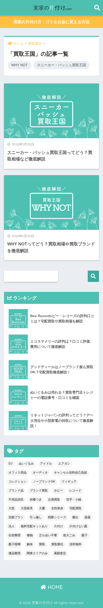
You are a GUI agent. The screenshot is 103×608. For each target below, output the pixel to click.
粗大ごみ (69, 535)
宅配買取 (76, 508)
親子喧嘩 (14, 544)
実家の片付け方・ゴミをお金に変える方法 (52, 22)
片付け (58, 526)
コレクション (17, 481)
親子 (85, 535)
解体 (30, 544)
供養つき (36, 499)
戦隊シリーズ (57, 517)
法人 (11, 526)
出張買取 (54, 499)
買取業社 (57, 544)
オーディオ (40, 472)
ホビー (58, 490)
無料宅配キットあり (34, 526)
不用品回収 (16, 499)
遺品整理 (14, 553)
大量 (42, 508)
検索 (93, 276)
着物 (30, 535)
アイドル (46, 463)
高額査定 (60, 553)
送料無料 (76, 544)
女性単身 (57, 508)
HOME (54, 587)
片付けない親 (78, 526)
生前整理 (14, 535)
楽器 (87, 517)
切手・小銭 (73, 499)
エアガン (64, 463)
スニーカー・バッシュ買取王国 (61, 65)
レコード (75, 490)
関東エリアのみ (37, 553)
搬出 (75, 517)
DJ (10, 463)
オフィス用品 (17, 472)
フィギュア (69, 481)
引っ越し (36, 517)
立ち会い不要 (48, 535)
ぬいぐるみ (26, 463)
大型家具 (27, 508)
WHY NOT (19, 65)
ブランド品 (16, 490)
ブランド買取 (39, 490)
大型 (11, 508)
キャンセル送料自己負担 (70, 472)
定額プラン (16, 517)
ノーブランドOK (44, 481)
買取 (42, 544)
